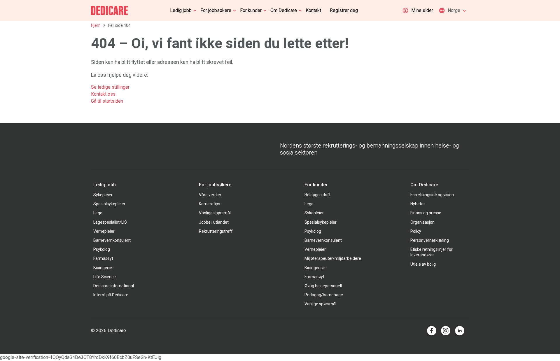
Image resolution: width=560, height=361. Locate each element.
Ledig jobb (181, 10)
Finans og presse (425, 213)
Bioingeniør (103, 267)
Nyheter (417, 203)
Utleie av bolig (423, 264)
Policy (415, 231)
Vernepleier (104, 231)
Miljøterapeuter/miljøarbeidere (332, 258)
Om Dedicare (283, 10)
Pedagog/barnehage (323, 294)
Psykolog (101, 249)
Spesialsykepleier (109, 203)
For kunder (251, 10)
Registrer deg (344, 10)
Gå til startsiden (107, 101)
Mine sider (422, 10)
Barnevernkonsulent (112, 240)
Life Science (104, 276)
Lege (97, 213)
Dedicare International (113, 285)
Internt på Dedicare (110, 294)
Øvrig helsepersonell (323, 285)
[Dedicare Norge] (109, 10)
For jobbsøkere (215, 10)
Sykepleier (103, 194)
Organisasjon (422, 222)
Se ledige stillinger (111, 87)
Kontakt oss (103, 94)
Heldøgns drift (317, 194)
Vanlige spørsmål (215, 213)
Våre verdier (210, 194)
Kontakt (313, 10)
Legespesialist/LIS (110, 222)
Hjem (96, 25)
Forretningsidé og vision (432, 194)
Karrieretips (209, 203)
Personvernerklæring (429, 240)
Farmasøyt (103, 258)
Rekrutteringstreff (216, 231)
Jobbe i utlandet (214, 222)
